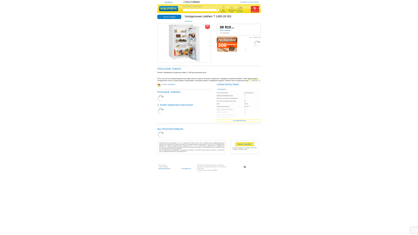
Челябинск (168, 2)
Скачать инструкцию (168, 84)
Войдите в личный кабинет (250, 2)
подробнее (254, 80)
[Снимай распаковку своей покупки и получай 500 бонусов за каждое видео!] (227, 51)
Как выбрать (223, 11)
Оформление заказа (231, 11)
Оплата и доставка (240, 11)
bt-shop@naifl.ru (186, 168)
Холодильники (188, 21)
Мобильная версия (164, 168)
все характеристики (239, 120)
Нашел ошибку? (244, 144)
